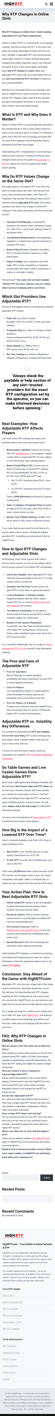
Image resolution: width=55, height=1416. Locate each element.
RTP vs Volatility (10, 1309)
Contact (6, 1379)
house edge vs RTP (42, 817)
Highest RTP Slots (11, 1352)
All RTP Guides (10, 1359)
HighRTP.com (33, 1015)
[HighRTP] (13, 4)
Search (5, 1173)
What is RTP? (9, 1295)
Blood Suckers (22, 453)
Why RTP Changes (11, 1328)
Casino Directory (10, 1366)
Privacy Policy (9, 1372)
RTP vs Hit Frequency (13, 1315)
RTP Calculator (9, 1346)
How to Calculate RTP (13, 1302)
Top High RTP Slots (41, 1138)
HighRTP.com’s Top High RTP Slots (23, 930)
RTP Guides (14, 965)
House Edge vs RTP (12, 1322)
